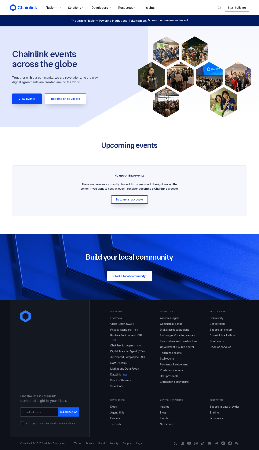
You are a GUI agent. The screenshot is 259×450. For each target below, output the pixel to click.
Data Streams (118, 362)
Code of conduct (220, 347)
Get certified (217, 323)
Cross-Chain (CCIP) (122, 323)
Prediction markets (171, 370)
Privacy (90, 443)
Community (216, 318)
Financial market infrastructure (178, 341)
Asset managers (169, 318)
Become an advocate (65, 99)
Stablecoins (167, 358)
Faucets (115, 418)
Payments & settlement (174, 364)
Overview (116, 318)
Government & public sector (177, 347)
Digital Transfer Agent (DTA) (127, 351)
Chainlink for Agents (125, 345)
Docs (113, 406)
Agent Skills (117, 412)
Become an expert (221, 329)
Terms (77, 443)
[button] (53, 7)
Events (164, 418)
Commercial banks (171, 323)
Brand (101, 443)
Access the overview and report (168, 20)
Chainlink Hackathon (222, 335)
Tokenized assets (171, 352)
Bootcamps (217, 341)
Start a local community (129, 276)
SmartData (116, 386)
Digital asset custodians (174, 329)
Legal (139, 443)
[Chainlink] (23, 7)
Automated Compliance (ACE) (128, 357)
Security (113, 443)
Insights (164, 406)
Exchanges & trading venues (177, 335)
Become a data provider (224, 406)
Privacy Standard (124, 329)
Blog (163, 412)
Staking (214, 412)
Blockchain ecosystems (174, 381)
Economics (216, 418)
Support (127, 443)
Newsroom (166, 424)
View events (27, 99)
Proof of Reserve (120, 380)
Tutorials (115, 424)
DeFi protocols (169, 376)
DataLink (119, 374)
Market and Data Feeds (124, 368)
